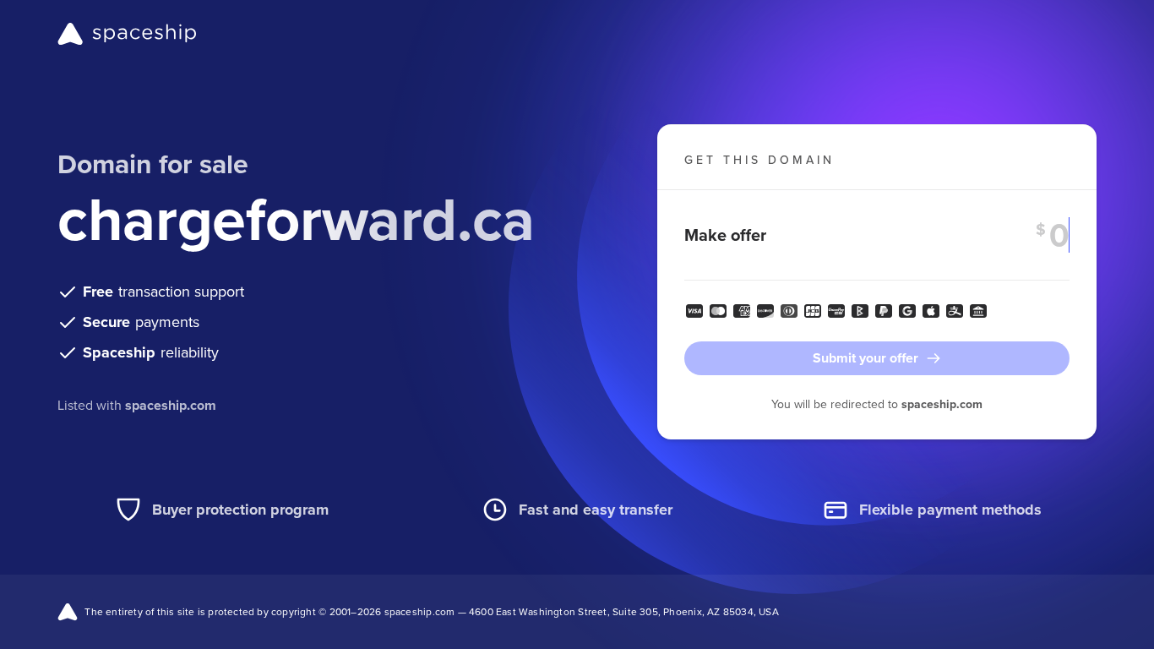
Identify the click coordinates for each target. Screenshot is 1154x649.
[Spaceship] (127, 34)
